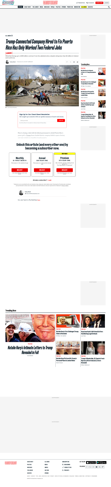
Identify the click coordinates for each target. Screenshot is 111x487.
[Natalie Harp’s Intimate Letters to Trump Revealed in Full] (102, 74)
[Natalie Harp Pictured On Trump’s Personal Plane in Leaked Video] (102, 95)
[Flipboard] (103, 467)
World (46, 467)
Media (41, 7)
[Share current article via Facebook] (67, 61)
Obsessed (47, 7)
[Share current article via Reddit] (77, 61)
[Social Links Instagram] (93, 467)
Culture (47, 470)
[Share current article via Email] (74, 61)
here (39, 200)
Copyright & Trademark (91, 476)
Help (48, 476)
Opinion (64, 7)
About (28, 476)
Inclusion (71, 476)
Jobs (40, 476)
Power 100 (70, 7)
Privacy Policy (65, 185)
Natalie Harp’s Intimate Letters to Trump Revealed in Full (30, 350)
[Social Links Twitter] (90, 467)
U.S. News (84, 7)
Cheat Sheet (27, 7)
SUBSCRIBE (99, 2)
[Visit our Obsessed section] (13, 2)
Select (20, 170)
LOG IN (106, 2)
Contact (33, 476)
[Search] (109, 7)
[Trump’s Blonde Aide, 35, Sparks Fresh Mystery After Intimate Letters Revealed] (102, 118)
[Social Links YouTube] (96, 467)
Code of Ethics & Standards (62, 476)
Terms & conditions (80, 476)
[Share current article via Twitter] (70, 61)
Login (49, 180)
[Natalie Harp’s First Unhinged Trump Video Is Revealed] (102, 86)
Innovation (77, 7)
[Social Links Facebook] (86, 467)
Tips (37, 476)
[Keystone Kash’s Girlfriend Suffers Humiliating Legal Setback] (102, 107)
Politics (58, 7)
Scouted (90, 7)
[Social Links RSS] (99, 467)
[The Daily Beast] (50, 2)
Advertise (44, 476)
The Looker (35, 7)
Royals (53, 7)
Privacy (52, 476)
